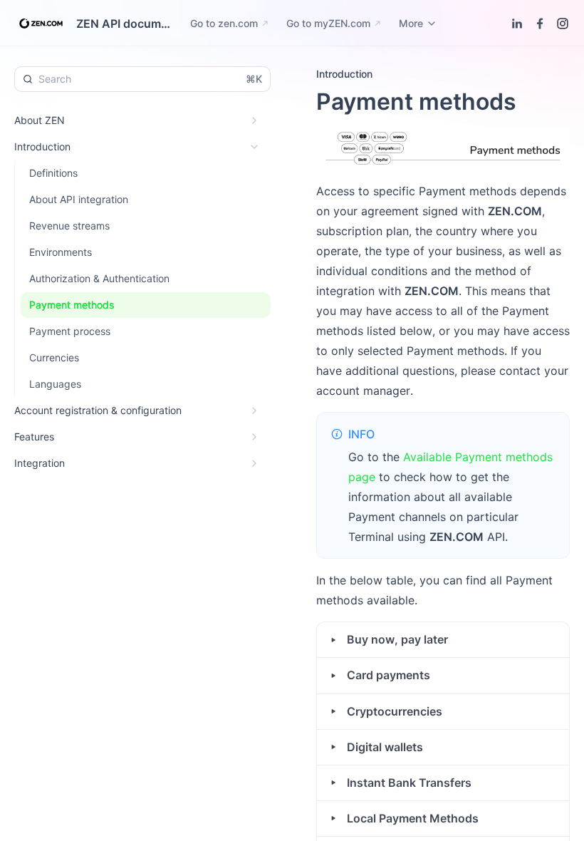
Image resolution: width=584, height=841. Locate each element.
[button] (443, 639)
